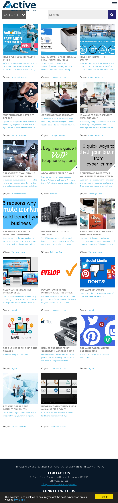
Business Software (19, 135)
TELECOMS (89, 466)
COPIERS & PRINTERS (71, 466)
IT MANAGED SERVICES (25, 466)
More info (19, 499)
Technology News (95, 193)
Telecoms (53, 193)
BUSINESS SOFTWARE (48, 466)
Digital (14, 310)
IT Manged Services (19, 77)
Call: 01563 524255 (59, 480)
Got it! (104, 497)
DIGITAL (100, 466)
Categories (14, 15)
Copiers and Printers (58, 77)
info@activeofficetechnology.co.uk (59, 484)
